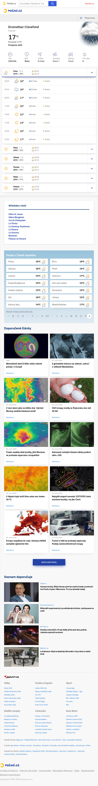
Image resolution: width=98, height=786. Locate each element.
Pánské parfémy (21, 754)
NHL (67, 705)
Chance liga (70, 688)
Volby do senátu (9, 701)
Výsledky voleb (9, 695)
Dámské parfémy (52, 751)
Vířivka (88, 745)
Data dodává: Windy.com (63, 771)
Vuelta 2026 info (41, 688)
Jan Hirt (38, 695)
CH (47, 316)
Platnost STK (70, 733)
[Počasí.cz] (12, 11)
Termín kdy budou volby (12, 698)
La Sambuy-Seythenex (19, 226)
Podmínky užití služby (28, 771)
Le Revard (13, 229)
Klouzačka (53, 745)
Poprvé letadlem (41, 719)
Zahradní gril (80, 745)
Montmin (13, 236)
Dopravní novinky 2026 (74, 723)
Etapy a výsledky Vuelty (43, 691)
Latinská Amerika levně (43, 729)
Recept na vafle (9, 729)
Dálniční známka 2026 (74, 719)
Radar (76, 771)
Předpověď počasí (30, 740)
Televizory (81, 751)
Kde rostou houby (44, 740)
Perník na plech (9, 733)
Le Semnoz (14, 232)
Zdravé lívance (9, 723)
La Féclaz (13, 223)
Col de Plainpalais (17, 220)
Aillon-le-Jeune (16, 214)
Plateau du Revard (17, 239)
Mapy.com (19, 740)
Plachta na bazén (26, 745)
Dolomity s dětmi (41, 733)
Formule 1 (69, 701)
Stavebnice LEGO (38, 751)
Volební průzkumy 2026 (12, 691)
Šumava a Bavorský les (43, 723)
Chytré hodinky (9, 754)
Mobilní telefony (25, 751)
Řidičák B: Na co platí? (74, 726)
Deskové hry (72, 751)
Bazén (16, 745)
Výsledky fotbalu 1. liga (74, 691)
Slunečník (45, 745)
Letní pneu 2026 (72, 716)
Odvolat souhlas (87, 771)
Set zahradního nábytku (66, 745)
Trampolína (37, 745)
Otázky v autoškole (72, 729)
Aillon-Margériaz (16, 217)
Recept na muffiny (10, 719)
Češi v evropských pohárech (72, 740)
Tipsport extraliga (72, 695)
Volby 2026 (8, 688)
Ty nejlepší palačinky (11, 716)
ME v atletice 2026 (72, 698)
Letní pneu (62, 751)
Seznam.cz (89, 4)
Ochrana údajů (45, 771)
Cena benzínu (56, 740)
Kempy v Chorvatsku (42, 716)
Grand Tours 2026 (41, 705)
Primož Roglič (40, 701)
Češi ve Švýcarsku (41, 726)
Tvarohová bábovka (11, 726)
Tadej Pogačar (40, 698)
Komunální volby (10, 705)
